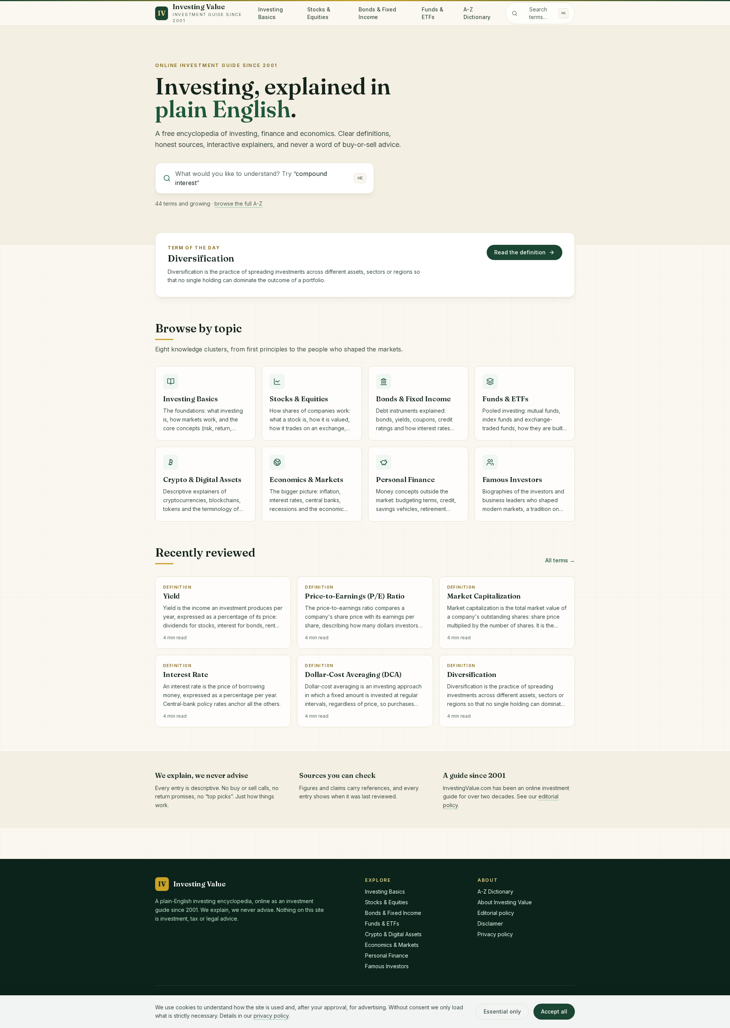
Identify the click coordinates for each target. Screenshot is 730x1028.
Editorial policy (496, 913)
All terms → (560, 560)
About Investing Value (505, 902)
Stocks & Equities (318, 13)
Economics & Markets (392, 945)
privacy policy (271, 1015)
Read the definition (520, 252)
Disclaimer (490, 923)
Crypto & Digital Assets (393, 934)
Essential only (502, 1011)
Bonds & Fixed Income (377, 13)
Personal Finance (386, 955)
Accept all (554, 1011)
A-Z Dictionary (476, 13)
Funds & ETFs (432, 13)
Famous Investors (387, 966)
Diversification (201, 258)
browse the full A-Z (238, 203)
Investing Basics (270, 13)
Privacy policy (495, 934)
